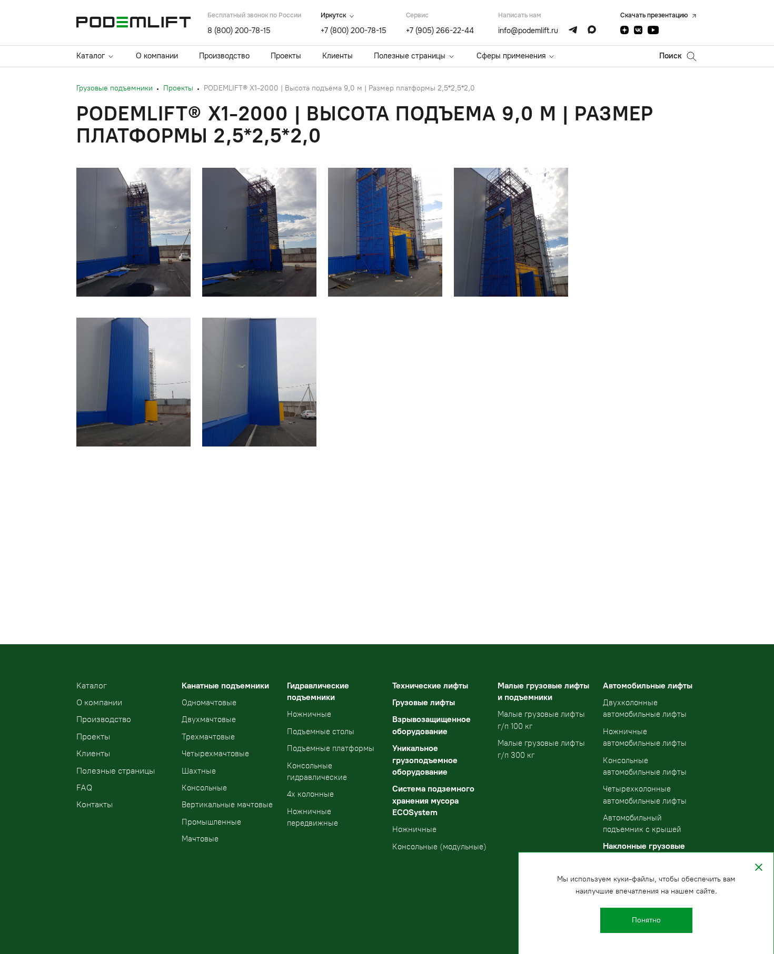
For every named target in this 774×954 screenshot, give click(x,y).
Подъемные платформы (330, 748)
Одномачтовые (209, 702)
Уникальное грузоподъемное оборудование (425, 760)
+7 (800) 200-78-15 (353, 30)
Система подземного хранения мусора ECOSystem (433, 800)
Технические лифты (430, 686)
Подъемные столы (320, 731)
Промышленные (211, 822)
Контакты (94, 804)
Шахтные (199, 771)
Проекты (286, 55)
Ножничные (309, 714)
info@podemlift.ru (528, 30)
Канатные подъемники (225, 686)
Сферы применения (511, 55)
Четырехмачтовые (215, 753)
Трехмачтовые (208, 737)
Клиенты (337, 55)
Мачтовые (200, 839)
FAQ (84, 788)
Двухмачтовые (209, 719)
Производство (224, 55)
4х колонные (310, 794)
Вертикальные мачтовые (227, 804)
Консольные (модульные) (439, 846)
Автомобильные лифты (647, 686)
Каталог (90, 55)
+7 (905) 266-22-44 (440, 30)
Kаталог (91, 686)
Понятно (646, 920)
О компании (157, 55)
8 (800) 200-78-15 (239, 30)
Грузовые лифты (423, 702)
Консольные (204, 788)
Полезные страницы (409, 55)
